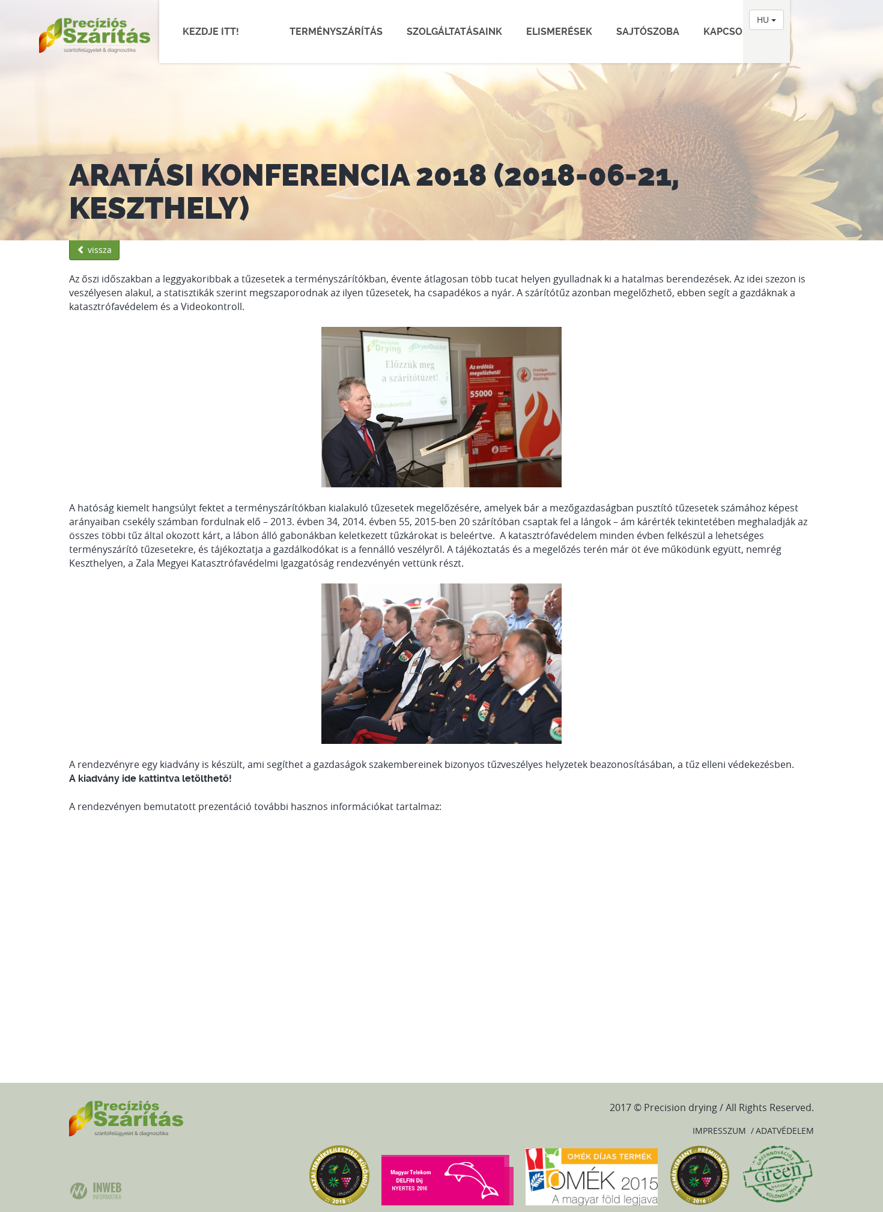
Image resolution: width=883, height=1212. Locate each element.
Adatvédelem (785, 1130)
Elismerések (559, 31)
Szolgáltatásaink (454, 31)
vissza (98, 249)
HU (764, 19)
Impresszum (719, 1130)
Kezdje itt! (217, 31)
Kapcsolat (731, 31)
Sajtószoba (647, 31)
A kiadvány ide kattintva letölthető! (150, 778)
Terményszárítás (336, 31)
